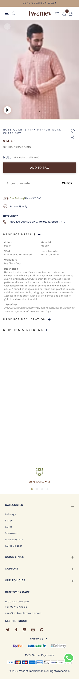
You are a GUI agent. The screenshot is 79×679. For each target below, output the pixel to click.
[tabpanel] (39, 70)
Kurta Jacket (14, 545)
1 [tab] (39, 111)
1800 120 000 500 (17, 601)
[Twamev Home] (40, 13)
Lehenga (10, 514)
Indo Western (14, 539)
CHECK (67, 183)
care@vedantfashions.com (23, 613)
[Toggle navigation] (7, 13)
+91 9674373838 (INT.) (52, 221)
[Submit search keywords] (14, 13)
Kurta (9, 526)
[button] (57, 14)
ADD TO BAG (39, 168)
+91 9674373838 (16, 606)
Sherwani (11, 533)
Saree (9, 520)
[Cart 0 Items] (70, 14)
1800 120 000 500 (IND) (23, 221)
